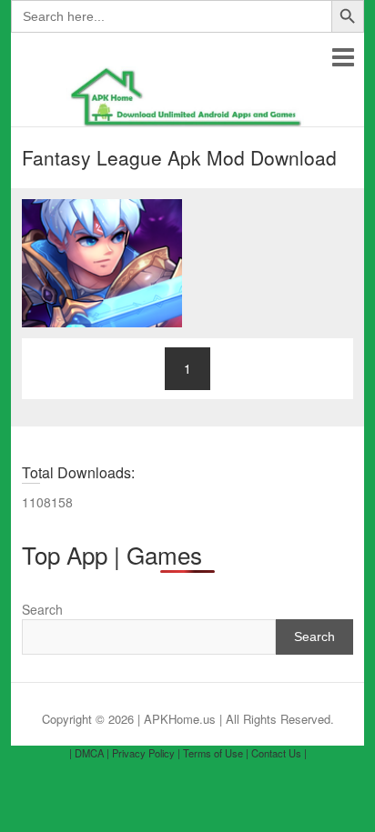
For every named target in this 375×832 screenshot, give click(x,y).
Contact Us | (279, 753)
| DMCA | (89, 753)
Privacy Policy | (146, 753)
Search (42, 609)
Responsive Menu (342, 56)
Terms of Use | (215, 753)
